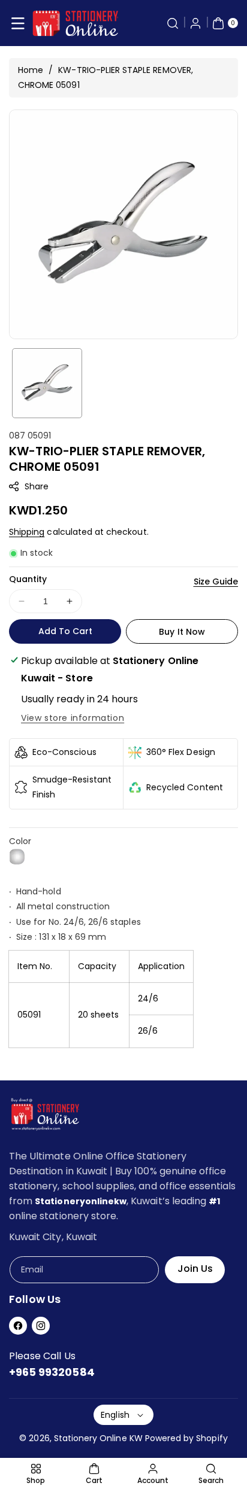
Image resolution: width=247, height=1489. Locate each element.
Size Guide (216, 581)
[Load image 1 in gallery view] (47, 383)
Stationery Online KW (98, 1438)
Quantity (28, 579)
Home (30, 70)
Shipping (26, 532)
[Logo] (45, 1117)
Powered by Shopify (186, 1438)
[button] (18, 23)
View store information (72, 718)
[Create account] (195, 23)
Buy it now (182, 632)
